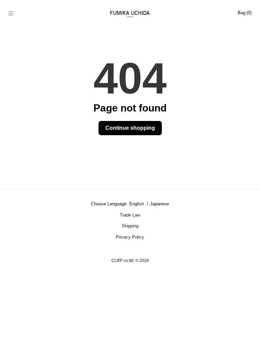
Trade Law (130, 215)
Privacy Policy (130, 237)
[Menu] (14, 14)
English (137, 203)
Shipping (130, 225)
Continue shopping (130, 128)
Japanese (159, 203)
